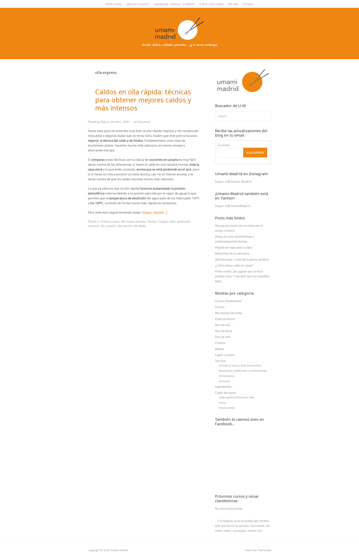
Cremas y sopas (110, 221)
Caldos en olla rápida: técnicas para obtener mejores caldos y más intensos (143, 99)
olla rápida (139, 226)
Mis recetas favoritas (133, 221)
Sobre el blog (113, 4)
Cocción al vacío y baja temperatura (240, 365)
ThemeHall (264, 550)
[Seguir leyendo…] (154, 212)
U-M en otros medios (211, 4)
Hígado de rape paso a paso (234, 247)
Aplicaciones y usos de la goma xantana (242, 259)
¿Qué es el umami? (137, 4)
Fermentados (226, 376)
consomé (93, 226)
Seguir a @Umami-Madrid (233, 181)
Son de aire (222, 337)
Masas (219, 349)
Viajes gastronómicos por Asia (236, 397)
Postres (220, 343)
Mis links (233, 4)
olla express (125, 226)
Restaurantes (227, 408)
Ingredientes (223, 386)
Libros (222, 402)
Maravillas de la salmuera (232, 253)
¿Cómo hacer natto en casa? (234, 265)
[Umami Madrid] (179, 45)
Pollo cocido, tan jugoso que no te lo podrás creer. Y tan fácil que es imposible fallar (242, 276)
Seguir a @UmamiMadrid (232, 206)
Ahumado (224, 381)
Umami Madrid (119, 550)
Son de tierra (223, 331)
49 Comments (142, 122)
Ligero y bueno (225, 355)
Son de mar (222, 325)
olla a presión (108, 226)
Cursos (220, 307)
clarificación (184, 221)
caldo (172, 221)
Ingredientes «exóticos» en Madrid (174, 4)
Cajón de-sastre (225, 392)
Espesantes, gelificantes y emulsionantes (243, 370)
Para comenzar (225, 319)
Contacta (248, 4)
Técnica (151, 221)
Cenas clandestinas (228, 301)
